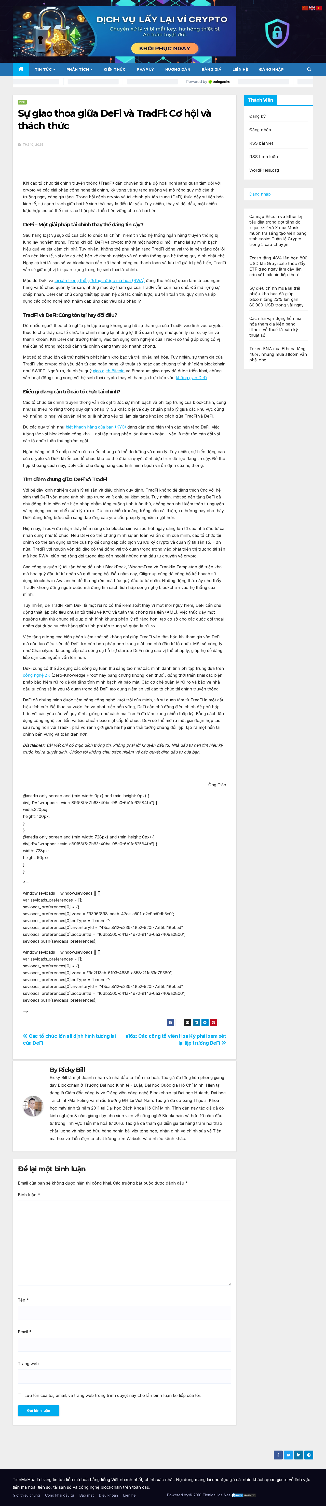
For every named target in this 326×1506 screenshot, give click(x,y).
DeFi (22, 102)
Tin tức (44, 69)
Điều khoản (108, 1495)
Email (25, 1331)
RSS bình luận (263, 156)
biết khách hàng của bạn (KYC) (96, 427)
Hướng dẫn (178, 69)
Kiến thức (115, 69)
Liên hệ (240, 69)
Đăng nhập (271, 69)
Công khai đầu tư (59, 1495)
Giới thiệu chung (26, 1495)
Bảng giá (211, 69)
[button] (309, 69)
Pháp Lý (145, 69)
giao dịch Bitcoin (109, 370)
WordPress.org (264, 170)
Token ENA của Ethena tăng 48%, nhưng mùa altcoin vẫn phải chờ (278, 354)
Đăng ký (257, 116)
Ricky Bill (72, 1069)
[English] (312, 7)
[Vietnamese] (319, 7)
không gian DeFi (191, 377)
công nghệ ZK (36, 675)
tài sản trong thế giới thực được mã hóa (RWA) (100, 280)
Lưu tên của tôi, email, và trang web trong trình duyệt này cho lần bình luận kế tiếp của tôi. (112, 1395)
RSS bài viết (261, 143)
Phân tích (78, 69)
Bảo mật (86, 1495)
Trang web (28, 1363)
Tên (23, 1300)
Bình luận (29, 1194)
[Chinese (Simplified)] (305, 7)
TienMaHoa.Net (216, 1495)
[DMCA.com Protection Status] (243, 1495)
